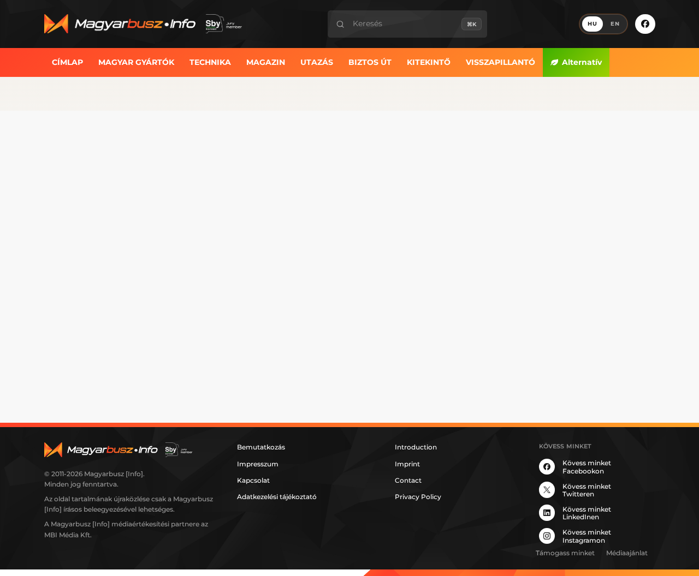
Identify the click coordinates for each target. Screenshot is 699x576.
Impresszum (258, 464)
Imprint (407, 464)
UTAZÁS (316, 62)
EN (615, 23)
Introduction (416, 447)
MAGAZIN (265, 62)
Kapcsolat (253, 480)
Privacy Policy (418, 497)
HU (592, 23)
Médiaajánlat (627, 553)
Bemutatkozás (261, 447)
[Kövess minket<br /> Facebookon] (645, 24)
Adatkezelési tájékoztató (277, 497)
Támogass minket (565, 553)
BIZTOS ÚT (370, 62)
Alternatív (582, 62)
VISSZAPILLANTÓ (500, 62)
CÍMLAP (67, 62)
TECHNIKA (210, 62)
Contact (408, 480)
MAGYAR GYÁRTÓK (136, 62)
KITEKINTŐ (429, 62)
